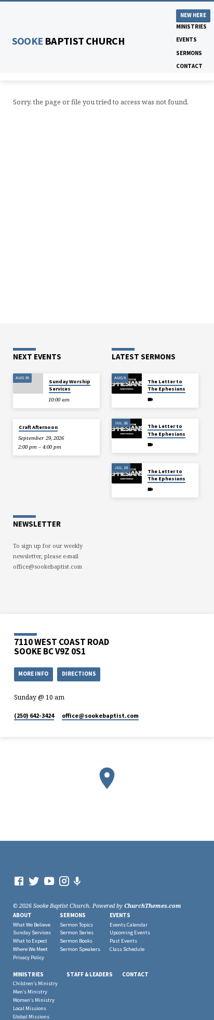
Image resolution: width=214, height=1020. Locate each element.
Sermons (189, 53)
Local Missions (29, 1008)
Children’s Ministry (35, 983)
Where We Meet (30, 949)
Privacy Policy (28, 957)
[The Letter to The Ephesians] (127, 383)
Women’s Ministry (34, 1000)
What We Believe (31, 924)
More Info (33, 673)
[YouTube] (49, 881)
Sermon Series (76, 932)
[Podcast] (77, 881)
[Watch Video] (150, 399)
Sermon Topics (76, 924)
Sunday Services (32, 932)
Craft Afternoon (38, 427)
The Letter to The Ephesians (166, 385)
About (22, 915)
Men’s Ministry (30, 991)
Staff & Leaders (89, 974)
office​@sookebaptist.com (100, 715)
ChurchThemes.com (152, 905)
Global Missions (31, 1016)
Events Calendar (129, 924)
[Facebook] (19, 881)
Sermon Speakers (80, 949)
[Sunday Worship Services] (28, 383)
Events (186, 39)
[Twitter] (34, 881)
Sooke (68, 41)
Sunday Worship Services (69, 385)
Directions (79, 673)
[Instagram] (64, 881)
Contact (189, 66)
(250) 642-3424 (34, 715)
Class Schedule (127, 949)
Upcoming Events (130, 932)
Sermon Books (76, 940)
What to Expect (30, 940)
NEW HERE (193, 15)
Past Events (123, 940)
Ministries (191, 26)
